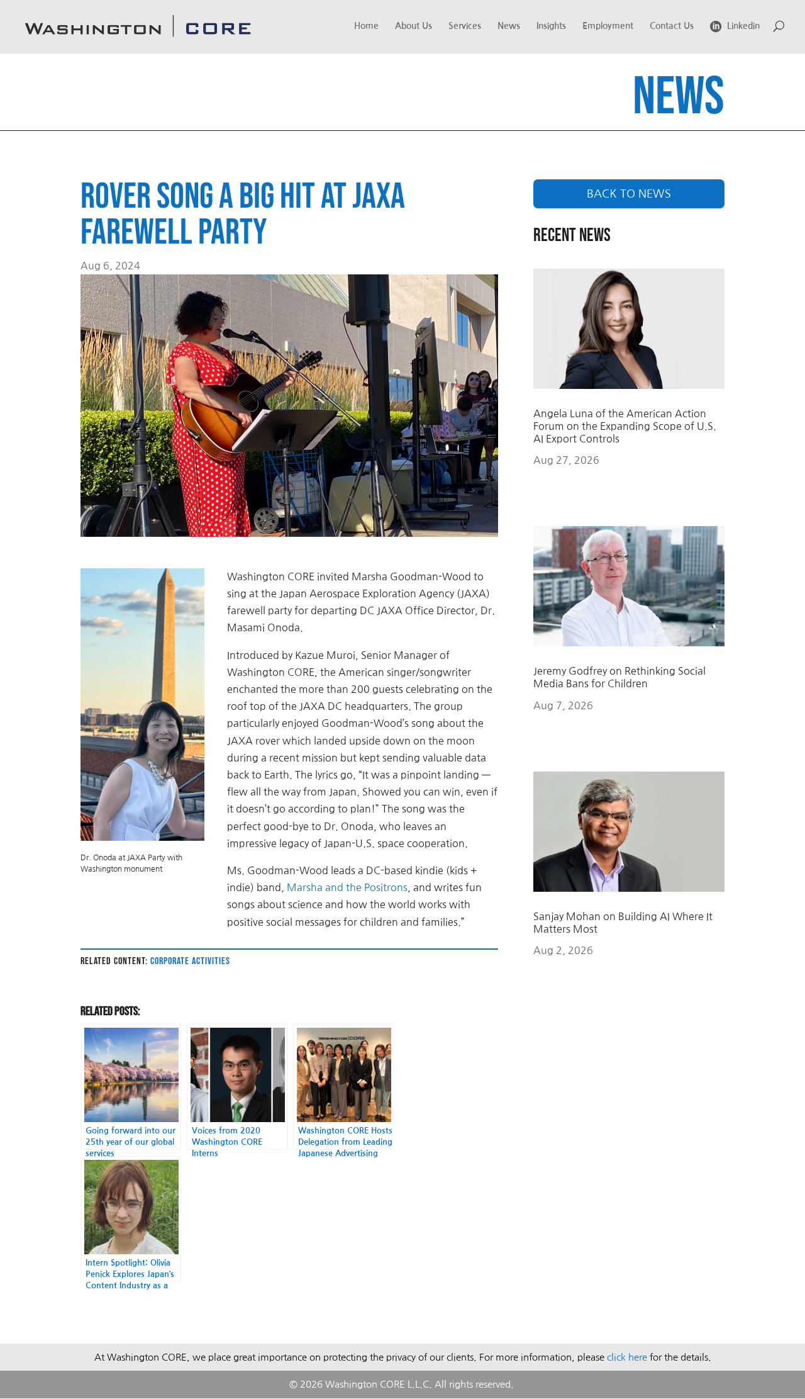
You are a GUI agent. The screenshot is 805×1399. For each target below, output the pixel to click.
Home (366, 25)
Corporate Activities (190, 961)
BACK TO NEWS (629, 193)
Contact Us (672, 25)
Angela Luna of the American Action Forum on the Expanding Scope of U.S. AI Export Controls (624, 426)
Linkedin (743, 25)
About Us (413, 25)
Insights (551, 25)
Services (464, 25)
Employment (607, 25)
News (508, 25)
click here (627, 1357)
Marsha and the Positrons (347, 887)
